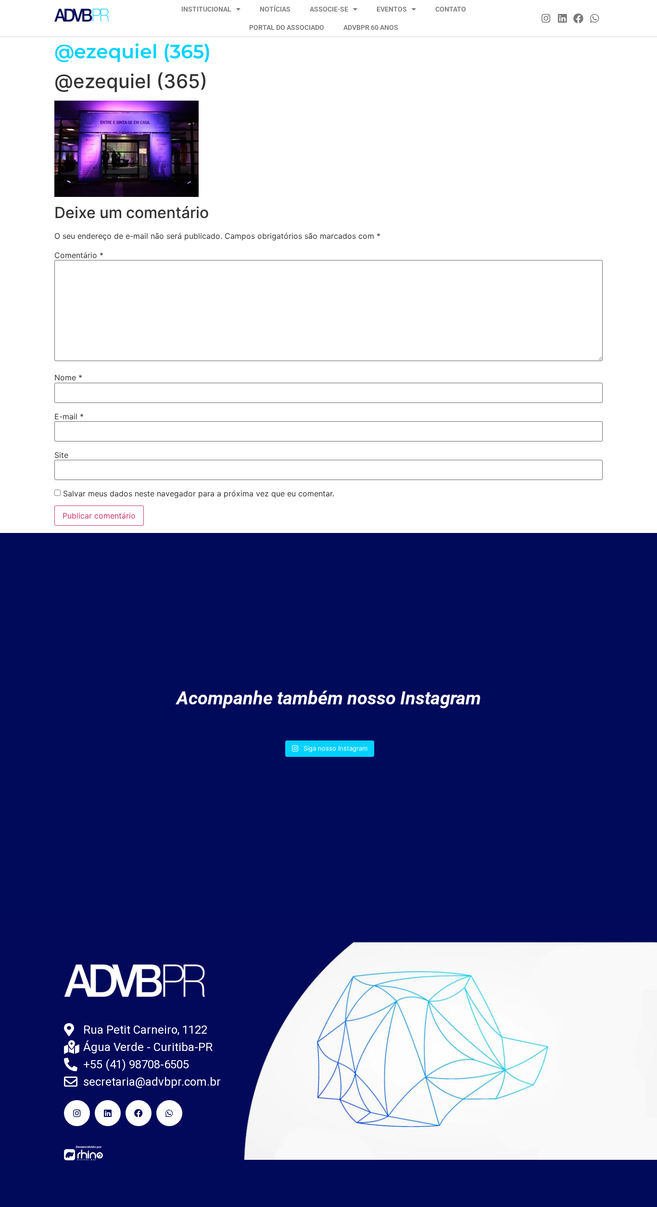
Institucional (206, 9)
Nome (68, 377)
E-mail (69, 416)
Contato (450, 9)
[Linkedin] (562, 18)
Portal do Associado (286, 27)
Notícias (275, 9)
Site (61, 455)
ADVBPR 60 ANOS (370, 27)
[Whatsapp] (594, 18)
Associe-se (329, 9)
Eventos (392, 9)
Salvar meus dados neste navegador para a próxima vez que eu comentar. (198, 493)
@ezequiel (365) (132, 51)
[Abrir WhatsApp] (633, 1182)
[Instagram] (546, 18)
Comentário (78, 255)
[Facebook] (578, 18)
